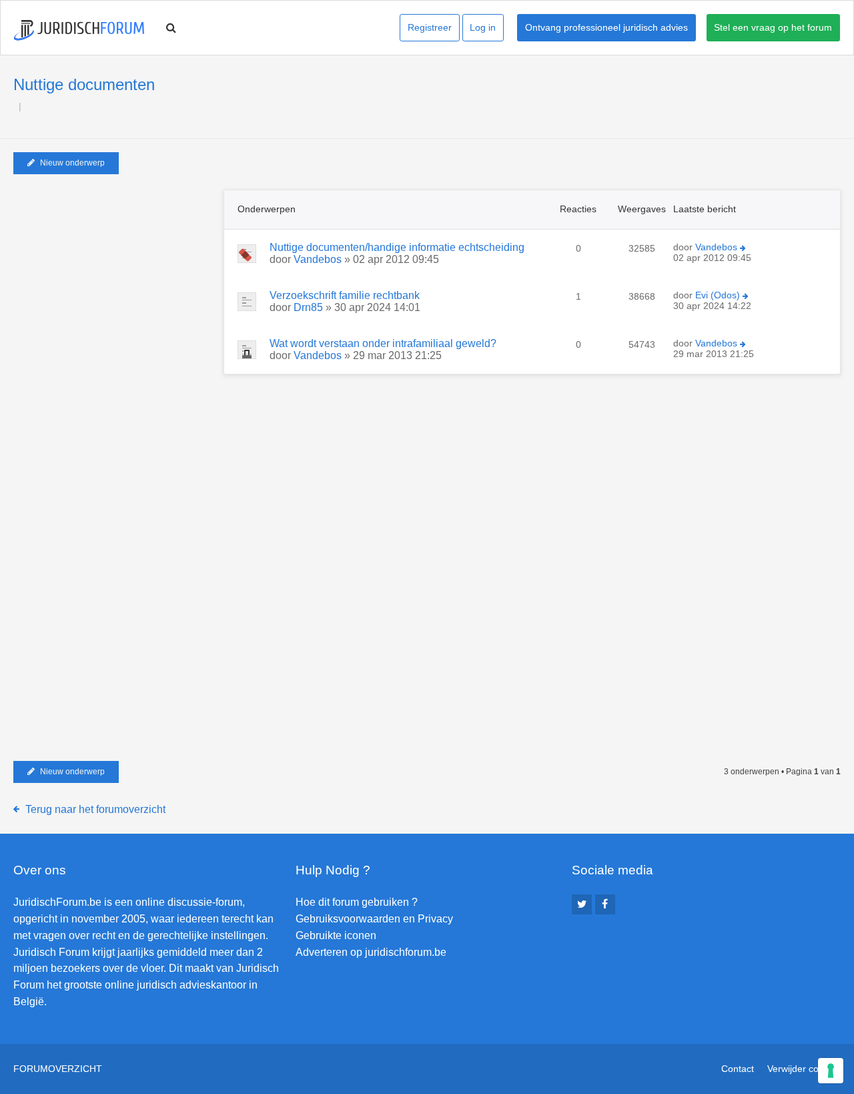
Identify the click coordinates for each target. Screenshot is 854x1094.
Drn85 (308, 307)
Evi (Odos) (717, 295)
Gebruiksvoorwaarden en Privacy (374, 918)
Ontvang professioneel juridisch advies (606, 27)
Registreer (430, 27)
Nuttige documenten (84, 84)
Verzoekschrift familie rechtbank (345, 295)
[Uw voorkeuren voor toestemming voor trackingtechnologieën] (830, 1070)
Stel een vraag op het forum (773, 27)
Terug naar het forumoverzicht (95, 809)
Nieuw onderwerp (72, 163)
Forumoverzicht (57, 1068)
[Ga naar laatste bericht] (743, 248)
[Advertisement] (113, 273)
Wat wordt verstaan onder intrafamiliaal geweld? (383, 343)
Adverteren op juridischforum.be (371, 952)
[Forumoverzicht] (79, 30)
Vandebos (318, 259)
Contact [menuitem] (737, 1068)
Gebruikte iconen (336, 935)
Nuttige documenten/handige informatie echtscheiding (397, 247)
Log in (483, 27)
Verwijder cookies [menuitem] (804, 1068)
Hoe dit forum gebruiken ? (357, 902)
